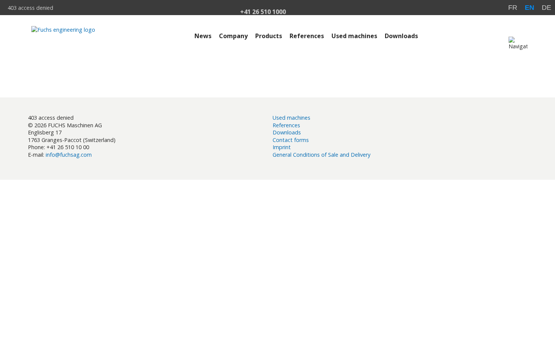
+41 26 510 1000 (263, 12)
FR (512, 7)
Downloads (401, 36)
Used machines (354, 36)
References (307, 36)
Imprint (282, 147)
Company (233, 36)
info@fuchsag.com (69, 154)
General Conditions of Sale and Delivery (321, 154)
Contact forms (291, 139)
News (202, 36)
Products (268, 36)
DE (546, 7)
